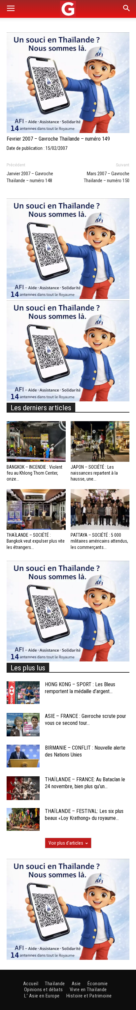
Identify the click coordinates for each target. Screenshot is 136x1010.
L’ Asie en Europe (42, 996)
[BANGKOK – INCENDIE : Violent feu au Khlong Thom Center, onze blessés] (36, 441)
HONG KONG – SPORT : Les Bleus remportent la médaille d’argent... (80, 687)
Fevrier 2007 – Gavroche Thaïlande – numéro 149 (58, 139)
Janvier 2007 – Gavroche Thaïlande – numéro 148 (30, 177)
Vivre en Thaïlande (88, 990)
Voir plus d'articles (66, 843)
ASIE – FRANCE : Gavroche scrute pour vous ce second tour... (85, 719)
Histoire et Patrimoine (89, 996)
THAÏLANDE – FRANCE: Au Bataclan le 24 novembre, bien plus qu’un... (85, 783)
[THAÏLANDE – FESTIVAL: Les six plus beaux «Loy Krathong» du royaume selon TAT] (23, 819)
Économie (97, 984)
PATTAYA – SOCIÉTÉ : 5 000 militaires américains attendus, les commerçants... (99, 541)
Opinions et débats (43, 990)
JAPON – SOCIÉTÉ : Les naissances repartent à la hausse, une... (94, 473)
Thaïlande (55, 984)
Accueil (31, 984)
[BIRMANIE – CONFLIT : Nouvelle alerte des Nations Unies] (23, 756)
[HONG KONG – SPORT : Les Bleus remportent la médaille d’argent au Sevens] (23, 692)
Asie (76, 984)
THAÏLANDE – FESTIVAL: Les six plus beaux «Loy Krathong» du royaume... (84, 814)
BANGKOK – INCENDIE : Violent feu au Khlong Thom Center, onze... (34, 473)
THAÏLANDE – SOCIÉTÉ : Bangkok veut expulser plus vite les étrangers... (36, 541)
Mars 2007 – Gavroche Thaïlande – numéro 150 (106, 177)
